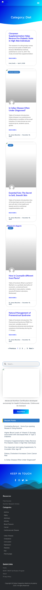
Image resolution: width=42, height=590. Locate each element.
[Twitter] (23, 480)
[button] (38, 3)
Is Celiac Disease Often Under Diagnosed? (20, 460)
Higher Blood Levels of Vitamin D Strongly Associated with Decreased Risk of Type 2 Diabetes (20, 434)
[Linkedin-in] (27, 480)
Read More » (13, 58)
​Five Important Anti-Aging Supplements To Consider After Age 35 (20, 448)
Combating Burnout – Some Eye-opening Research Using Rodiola (19, 427)
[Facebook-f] (15, 480)
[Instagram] (19, 480)
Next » (31, 348)
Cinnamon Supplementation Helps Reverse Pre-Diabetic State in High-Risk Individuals (20, 442)
